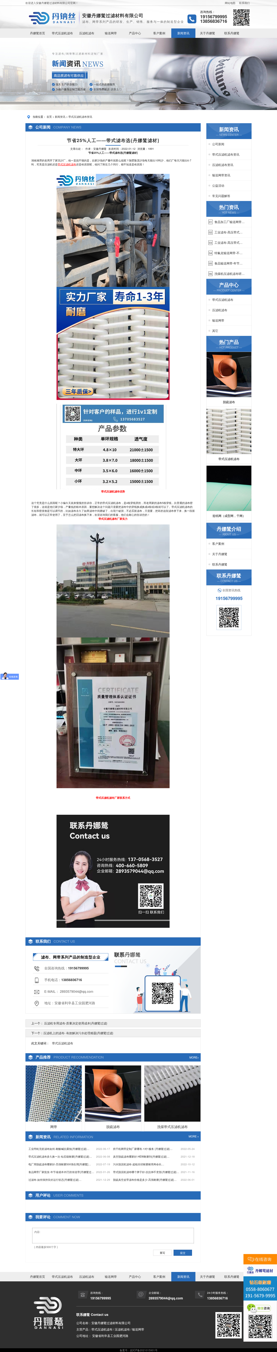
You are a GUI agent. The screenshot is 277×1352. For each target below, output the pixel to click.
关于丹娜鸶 (207, 33)
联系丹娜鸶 (231, 33)
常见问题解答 (221, 196)
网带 (53, 1126)
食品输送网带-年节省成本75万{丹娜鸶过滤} (229, 263)
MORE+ (194, 1057)
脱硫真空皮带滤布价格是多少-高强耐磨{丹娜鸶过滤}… (145, 1180)
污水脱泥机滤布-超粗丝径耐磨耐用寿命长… (138, 1164)
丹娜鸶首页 (37, 33)
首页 (49, 116)
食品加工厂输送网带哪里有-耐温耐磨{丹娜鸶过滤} (229, 222)
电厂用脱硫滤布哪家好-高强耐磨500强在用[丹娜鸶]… (59, 1164)
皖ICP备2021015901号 (144, 1350)
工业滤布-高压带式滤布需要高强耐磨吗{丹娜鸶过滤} (228, 232)
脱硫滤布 (113, 1126)
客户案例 (159, 33)
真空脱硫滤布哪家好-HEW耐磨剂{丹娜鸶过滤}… (141, 1156)
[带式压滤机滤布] (113, 230)
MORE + (194, 1136)
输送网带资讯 (221, 175)
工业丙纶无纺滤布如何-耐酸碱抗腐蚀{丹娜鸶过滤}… (58, 1149)
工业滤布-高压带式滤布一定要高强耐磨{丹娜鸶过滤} (228, 242)
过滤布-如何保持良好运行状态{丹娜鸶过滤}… (54, 1180)
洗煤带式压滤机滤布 (172, 1126)
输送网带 (111, 33)
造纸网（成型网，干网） (229, 516)
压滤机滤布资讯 (222, 165)
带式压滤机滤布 (62, 33)
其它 (215, 331)
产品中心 (135, 33)
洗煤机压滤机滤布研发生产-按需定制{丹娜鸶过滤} (229, 273)
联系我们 (244, 3)
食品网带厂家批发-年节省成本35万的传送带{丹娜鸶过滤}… (59, 1172)
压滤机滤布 (86, 33)
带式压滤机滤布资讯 (80, 116)
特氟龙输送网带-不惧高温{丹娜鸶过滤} (228, 253)
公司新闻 (218, 144)
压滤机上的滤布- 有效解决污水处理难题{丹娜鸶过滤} (78, 1033)
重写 (162, 1253)
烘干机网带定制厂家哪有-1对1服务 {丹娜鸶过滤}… (142, 1149)
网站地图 (230, 3)
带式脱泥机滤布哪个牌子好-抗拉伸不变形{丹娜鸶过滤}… (146, 1172)
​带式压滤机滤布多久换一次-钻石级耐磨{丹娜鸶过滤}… (60, 1156)
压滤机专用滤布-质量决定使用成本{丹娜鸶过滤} (75, 1023)
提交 (182, 1253)
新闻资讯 (183, 33)
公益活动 (218, 185)
